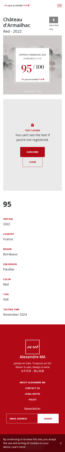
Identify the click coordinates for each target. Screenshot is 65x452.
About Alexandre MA (32, 382)
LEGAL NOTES (32, 393)
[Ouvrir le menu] (59, 5)
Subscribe (32, 151)
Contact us (32, 388)
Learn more (18, 447)
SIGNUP (48, 418)
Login (32, 161)
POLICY (32, 399)
